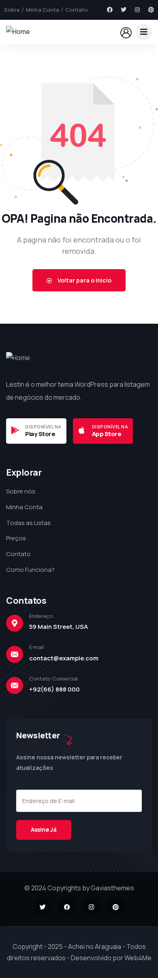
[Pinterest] (151, 10)
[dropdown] (144, 32)
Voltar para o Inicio (83, 280)
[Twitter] (123, 10)
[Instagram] (137, 10)
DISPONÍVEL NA (43, 427)
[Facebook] (110, 10)
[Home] (18, 32)
